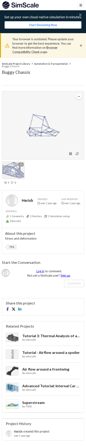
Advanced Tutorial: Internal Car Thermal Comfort (51, 386)
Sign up (65, 275)
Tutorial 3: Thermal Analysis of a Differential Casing (51, 336)
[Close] (81, 45)
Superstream (33, 402)
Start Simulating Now (43, 25)
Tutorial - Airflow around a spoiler (51, 352)
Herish (27, 200)
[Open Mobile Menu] (81, 5)
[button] (12, 247)
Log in (40, 271)
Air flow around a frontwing (45, 369)
